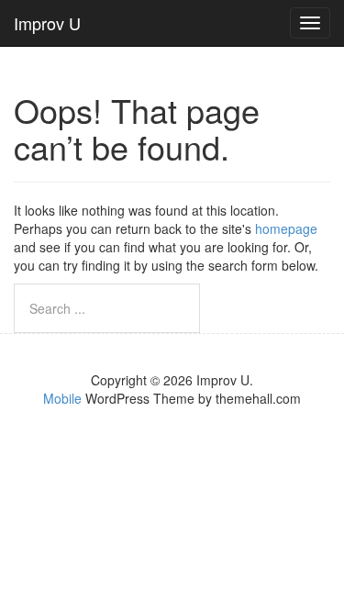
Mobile (62, 398)
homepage (286, 228)
